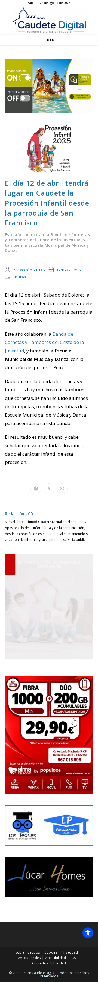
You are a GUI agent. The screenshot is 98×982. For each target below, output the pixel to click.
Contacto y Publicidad (49, 963)
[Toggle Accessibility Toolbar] (88, 933)
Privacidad (70, 952)
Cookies (50, 952)
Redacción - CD (27, 269)
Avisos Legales (29, 957)
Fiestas (19, 277)
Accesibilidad (55, 957)
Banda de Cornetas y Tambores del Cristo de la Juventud (44, 342)
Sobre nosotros (28, 952)
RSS (73, 957)
